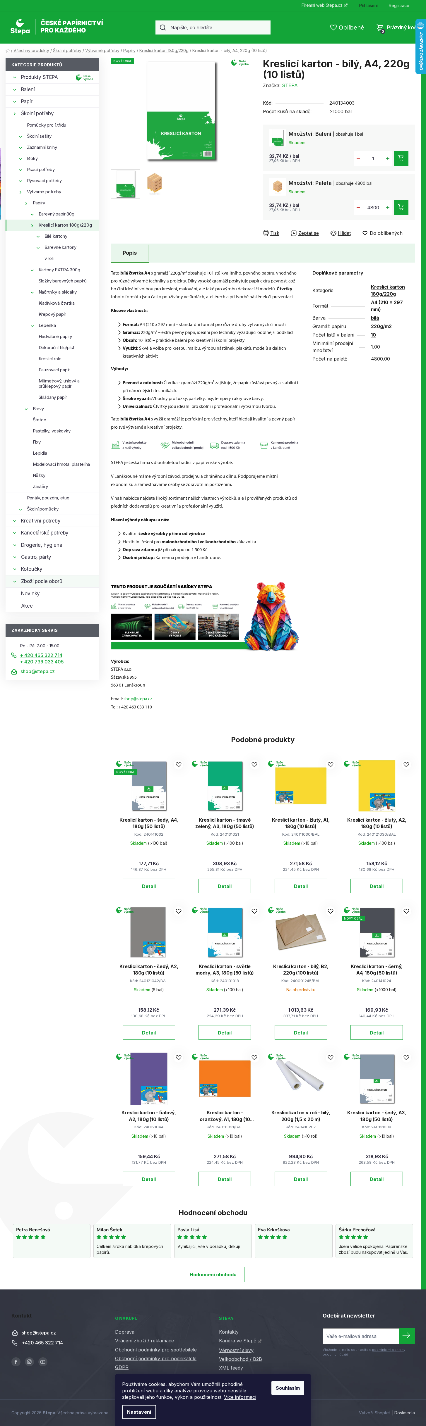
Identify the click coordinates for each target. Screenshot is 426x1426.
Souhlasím (288, 1388)
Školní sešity (39, 136)
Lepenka (47, 325)
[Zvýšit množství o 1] (387, 158)
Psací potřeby (41, 169)
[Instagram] (29, 1361)
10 (373, 335)
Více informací (240, 1397)
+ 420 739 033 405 (42, 662)
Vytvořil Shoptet (374, 1412)
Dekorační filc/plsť (57, 347)
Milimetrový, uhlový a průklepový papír (59, 383)
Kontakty (229, 1332)
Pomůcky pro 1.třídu (46, 125)
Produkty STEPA (39, 77)
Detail (149, 886)
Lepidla (40, 453)
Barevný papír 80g (56, 214)
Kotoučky (32, 569)
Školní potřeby (37, 113)
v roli (49, 258)
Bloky (32, 158)
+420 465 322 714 (42, 1343)
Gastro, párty (36, 557)
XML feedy (231, 1368)
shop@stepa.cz (37, 671)
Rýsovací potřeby (44, 180)
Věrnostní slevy (236, 1350)
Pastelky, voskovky (52, 431)
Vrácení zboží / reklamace (144, 1341)
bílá (375, 318)
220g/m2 (381, 326)
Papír (26, 101)
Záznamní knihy (42, 147)
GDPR (122, 1367)
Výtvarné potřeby (44, 191)
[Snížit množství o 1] (358, 158)
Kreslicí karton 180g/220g (65, 225)
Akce (27, 606)
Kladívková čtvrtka (57, 303)
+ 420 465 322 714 (41, 655)
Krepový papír (52, 314)
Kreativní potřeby (41, 521)
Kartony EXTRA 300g (59, 270)
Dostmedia (404, 1412)
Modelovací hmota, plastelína (61, 464)
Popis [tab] (130, 253)
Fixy (37, 442)
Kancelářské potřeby (45, 533)
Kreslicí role (50, 358)
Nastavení (139, 1412)
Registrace (399, 5)
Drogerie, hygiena (41, 545)
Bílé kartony (56, 236)
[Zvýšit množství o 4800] (387, 207)
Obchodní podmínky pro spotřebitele (156, 1350)
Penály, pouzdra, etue (48, 498)
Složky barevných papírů (63, 281)
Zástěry (40, 486)
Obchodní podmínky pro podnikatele (155, 1358)
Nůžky (39, 475)
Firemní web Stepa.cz (322, 5)
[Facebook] (15, 1361)
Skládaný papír (53, 397)
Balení (28, 89)
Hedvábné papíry (55, 336)
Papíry (39, 203)
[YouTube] (42, 1361)
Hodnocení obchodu (213, 1274)
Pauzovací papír (54, 370)
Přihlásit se (407, 1336)
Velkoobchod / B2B (240, 1359)
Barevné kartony (61, 247)
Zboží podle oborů (41, 581)
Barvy (38, 408)
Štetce (39, 420)
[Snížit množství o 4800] (358, 207)
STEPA (290, 85)
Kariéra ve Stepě (237, 1341)
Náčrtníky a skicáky (58, 292)
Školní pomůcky (43, 509)
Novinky (30, 593)
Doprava (124, 1332)
